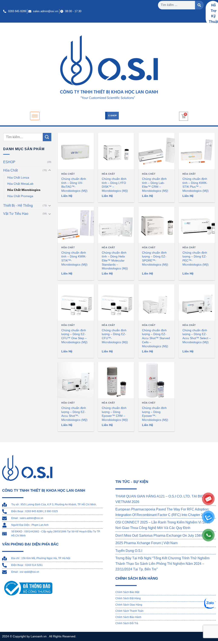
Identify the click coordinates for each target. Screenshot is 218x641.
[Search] (199, 5)
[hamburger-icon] (35, 116)
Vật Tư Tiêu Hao (15, 214)
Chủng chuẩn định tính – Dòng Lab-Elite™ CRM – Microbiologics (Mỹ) (155, 184)
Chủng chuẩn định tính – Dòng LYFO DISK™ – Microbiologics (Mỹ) (115, 184)
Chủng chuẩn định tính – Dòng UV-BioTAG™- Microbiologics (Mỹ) (74, 184)
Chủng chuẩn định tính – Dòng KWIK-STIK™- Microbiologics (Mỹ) (74, 258)
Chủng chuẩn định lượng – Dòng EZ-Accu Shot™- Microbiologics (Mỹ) (74, 414)
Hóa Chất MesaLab (20, 183)
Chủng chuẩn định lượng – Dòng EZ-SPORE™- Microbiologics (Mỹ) (155, 258)
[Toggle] (49, 170)
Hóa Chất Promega (20, 196)
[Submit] (47, 137)
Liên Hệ (66, 196)
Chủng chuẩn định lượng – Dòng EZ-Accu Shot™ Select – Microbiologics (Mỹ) (196, 336)
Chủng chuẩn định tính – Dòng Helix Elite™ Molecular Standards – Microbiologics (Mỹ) (115, 260)
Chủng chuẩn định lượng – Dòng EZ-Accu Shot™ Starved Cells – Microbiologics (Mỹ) (156, 338)
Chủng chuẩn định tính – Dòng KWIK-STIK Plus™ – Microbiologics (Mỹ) (195, 184)
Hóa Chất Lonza (18, 177)
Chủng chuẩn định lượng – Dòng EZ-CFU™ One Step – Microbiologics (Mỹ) (74, 336)
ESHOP (9, 162)
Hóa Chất (10, 170)
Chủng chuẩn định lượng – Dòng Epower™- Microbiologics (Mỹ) (155, 414)
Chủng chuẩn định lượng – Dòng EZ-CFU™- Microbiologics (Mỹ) (115, 336)
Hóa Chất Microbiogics (23, 190)
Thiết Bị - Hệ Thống (18, 205)
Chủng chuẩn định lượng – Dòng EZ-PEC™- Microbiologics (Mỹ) (195, 258)
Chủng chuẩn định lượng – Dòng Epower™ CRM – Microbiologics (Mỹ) (115, 414)
